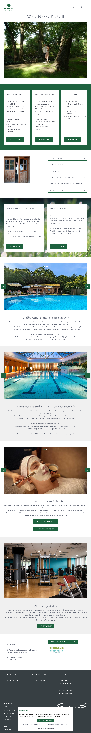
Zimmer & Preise (10, 674)
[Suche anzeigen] (81, 7)
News (6, 726)
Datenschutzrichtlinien (48, 728)
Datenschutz (9, 710)
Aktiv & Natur (65, 674)
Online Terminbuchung (45, 529)
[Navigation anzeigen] (86, 7)
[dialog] (45, 719)
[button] (43, 266)
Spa (72, 7)
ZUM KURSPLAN (46, 626)
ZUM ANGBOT (72, 139)
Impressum (8, 704)
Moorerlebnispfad (20, 239)
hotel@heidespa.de (17, 660)
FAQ (5, 723)
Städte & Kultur (11, 680)
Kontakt (7, 720)
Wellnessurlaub (39, 674)
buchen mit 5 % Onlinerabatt (63, 642)
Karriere (7, 729)
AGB (5, 707)
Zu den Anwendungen (45, 522)
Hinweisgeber (9, 713)
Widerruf (8, 716)
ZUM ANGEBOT (15, 139)
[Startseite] (9, 7)
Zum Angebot (58, 247)
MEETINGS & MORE (39, 680)
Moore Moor (14, 247)
